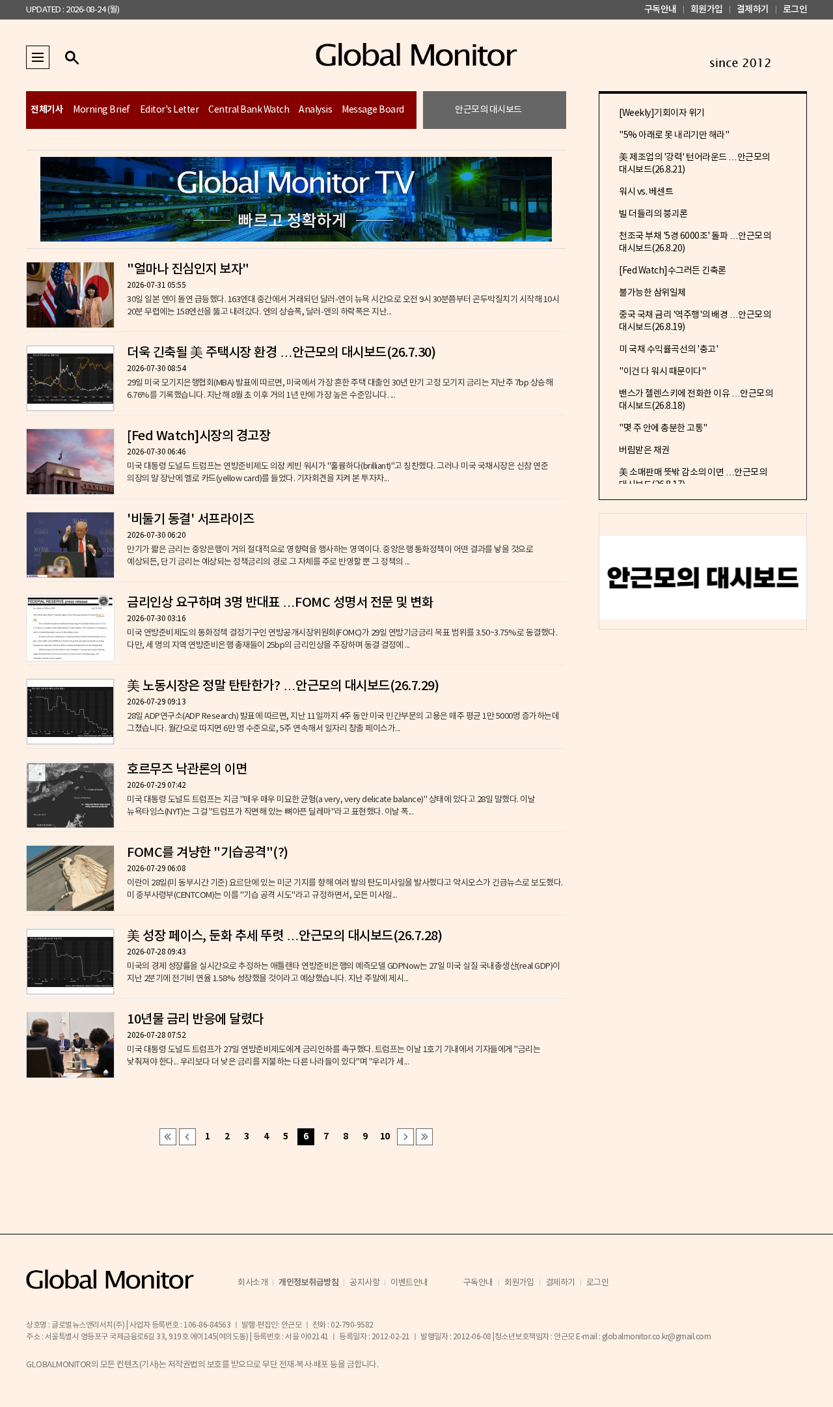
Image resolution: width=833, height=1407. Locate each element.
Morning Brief (101, 110)
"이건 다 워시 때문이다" (662, 372)
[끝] (424, 1136)
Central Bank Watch (248, 110)
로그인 (795, 9)
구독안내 (660, 9)
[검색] (71, 57)
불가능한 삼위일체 (652, 293)
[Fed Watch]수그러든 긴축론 (672, 271)
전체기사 (47, 109)
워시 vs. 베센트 (646, 192)
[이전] (187, 1136)
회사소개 (252, 1283)
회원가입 (706, 9)
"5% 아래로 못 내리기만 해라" (674, 135)
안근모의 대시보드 (488, 110)
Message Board (373, 110)
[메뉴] (37, 57)
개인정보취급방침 (308, 1282)
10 (385, 1136)
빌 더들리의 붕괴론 (653, 214)
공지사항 (364, 1283)
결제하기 (753, 9)
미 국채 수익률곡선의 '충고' (668, 349)
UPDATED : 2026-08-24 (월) (72, 10)
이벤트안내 (409, 1283)
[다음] (405, 1136)
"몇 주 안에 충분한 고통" (663, 428)
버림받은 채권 (644, 450)
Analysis (315, 110)
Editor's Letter (169, 110)
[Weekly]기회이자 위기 (662, 113)
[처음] (167, 1136)
